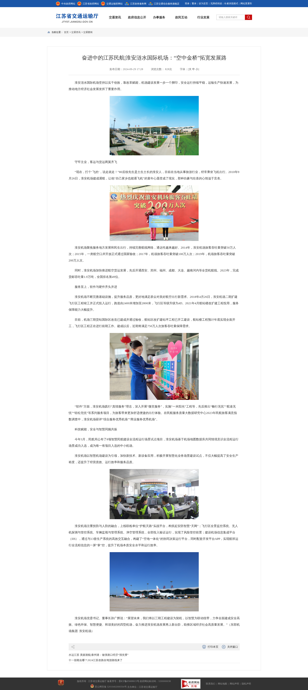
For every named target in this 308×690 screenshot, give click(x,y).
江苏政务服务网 (138, 3)
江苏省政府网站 (91, 3)
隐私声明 (246, 683)
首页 (66, 32)
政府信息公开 (137, 17)
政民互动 (181, 17)
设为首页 (203, 3)
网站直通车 (246, 3)
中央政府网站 (68, 3)
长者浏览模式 (231, 3)
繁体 (194, 3)
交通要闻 (88, 32)
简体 (187, 3)
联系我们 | (212, 683)
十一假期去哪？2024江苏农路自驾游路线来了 (95, 660)
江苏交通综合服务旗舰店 (166, 3)
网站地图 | (224, 683)
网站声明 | (236, 683)
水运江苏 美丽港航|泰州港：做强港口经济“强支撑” (99, 654)
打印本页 (213, 646)
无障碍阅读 (216, 3)
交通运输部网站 (114, 3)
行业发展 (203, 17)
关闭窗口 (232, 646)
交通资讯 (115, 17)
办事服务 (159, 17)
